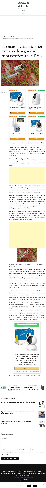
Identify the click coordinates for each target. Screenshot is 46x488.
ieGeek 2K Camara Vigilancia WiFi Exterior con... (16, 134)
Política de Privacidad (27, 477)
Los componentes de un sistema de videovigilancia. (18, 402)
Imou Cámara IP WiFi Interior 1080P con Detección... (35, 108)
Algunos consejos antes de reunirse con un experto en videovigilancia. (18, 412)
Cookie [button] (29, 486)
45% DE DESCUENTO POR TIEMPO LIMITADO (27, 325)
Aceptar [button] (35, 486)
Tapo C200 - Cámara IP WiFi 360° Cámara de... (17, 108)
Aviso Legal (16, 477)
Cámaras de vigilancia (23, 4)
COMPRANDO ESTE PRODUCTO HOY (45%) (27, 371)
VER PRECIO (18, 112)
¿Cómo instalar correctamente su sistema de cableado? (16, 422)
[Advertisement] (23, 25)
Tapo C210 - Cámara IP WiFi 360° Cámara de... (36, 134)
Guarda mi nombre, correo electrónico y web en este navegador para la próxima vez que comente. (23, 453)
